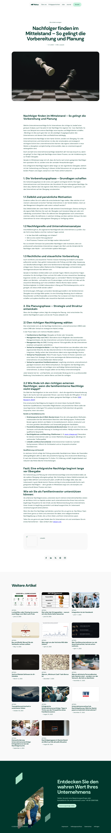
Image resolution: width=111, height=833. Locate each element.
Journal (69, 4)
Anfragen (96, 826)
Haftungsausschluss (76, 826)
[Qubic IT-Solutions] (35, 4)
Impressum (65, 826)
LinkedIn (42, 538)
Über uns (44, 4)
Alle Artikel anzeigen (55, 22)
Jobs (63, 4)
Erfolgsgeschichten (54, 4)
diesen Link (57, 522)
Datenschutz (87, 826)
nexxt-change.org (70, 434)
